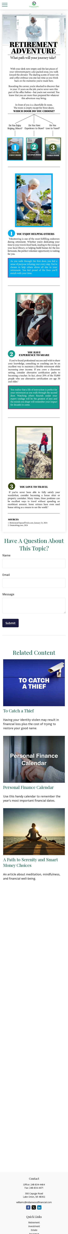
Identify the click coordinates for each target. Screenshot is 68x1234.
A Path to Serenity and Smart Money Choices (30, 862)
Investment (34, 1226)
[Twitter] (34, 1207)
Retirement (34, 1222)
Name (6, 555)
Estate (34, 1230)
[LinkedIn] (39, 1207)
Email (6, 575)
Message (8, 594)
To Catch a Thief (18, 710)
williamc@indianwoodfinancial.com (34, 1202)
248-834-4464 (38, 1184)
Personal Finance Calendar (28, 787)
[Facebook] (28, 1207)
